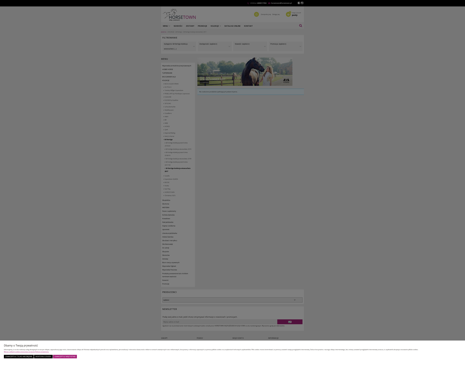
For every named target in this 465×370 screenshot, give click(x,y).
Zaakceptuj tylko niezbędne (18, 356)
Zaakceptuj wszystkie (65, 356)
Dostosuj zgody (43, 356)
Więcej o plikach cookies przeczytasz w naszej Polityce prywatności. (26, 352)
